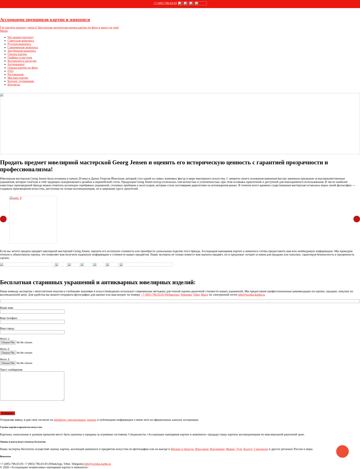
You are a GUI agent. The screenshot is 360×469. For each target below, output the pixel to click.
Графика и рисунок (20, 57)
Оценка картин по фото (23, 67)
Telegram (185, 294)
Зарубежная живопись (22, 50)
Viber (196, 294)
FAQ (11, 71)
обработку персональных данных (75, 419)
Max (203, 294)
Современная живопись (23, 47)
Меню (4, 30)
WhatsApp (172, 294)
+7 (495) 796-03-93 (165, 3)
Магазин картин (18, 77)
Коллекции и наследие (22, 60)
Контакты (14, 84)
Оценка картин (17, 54)
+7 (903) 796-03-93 (152, 294)
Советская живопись (21, 40)
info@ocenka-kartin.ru (251, 294)
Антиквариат (16, 64)
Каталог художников (21, 81)
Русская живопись (19, 44)
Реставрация (15, 74)
